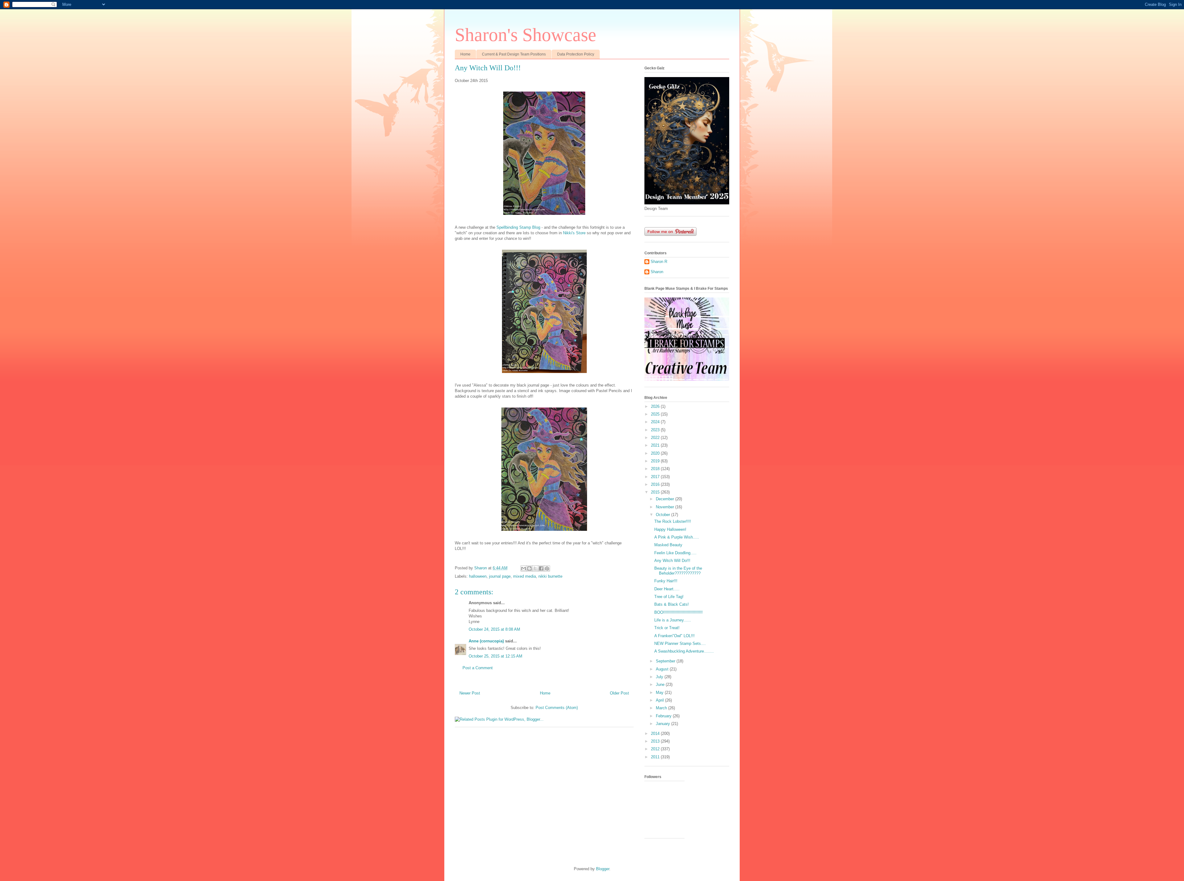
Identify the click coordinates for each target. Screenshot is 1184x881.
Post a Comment (477, 668)
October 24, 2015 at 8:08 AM (494, 629)
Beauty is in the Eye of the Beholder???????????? (678, 571)
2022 (656, 437)
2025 (656, 414)
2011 (656, 757)
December (665, 499)
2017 (656, 476)
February (664, 716)
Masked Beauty (668, 545)
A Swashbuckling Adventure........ (684, 651)
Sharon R (659, 261)
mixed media (524, 576)
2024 (656, 422)
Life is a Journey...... (672, 620)
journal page (500, 576)
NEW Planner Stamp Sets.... (680, 643)
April (660, 700)
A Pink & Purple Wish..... (676, 537)
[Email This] (523, 568)
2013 (656, 741)
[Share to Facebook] (541, 568)
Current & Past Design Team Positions (514, 54)
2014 (656, 733)
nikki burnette (550, 576)
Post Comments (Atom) (557, 707)
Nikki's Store (574, 233)
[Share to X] (535, 568)
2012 (656, 749)
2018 (656, 468)
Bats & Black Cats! (671, 604)
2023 (656, 430)
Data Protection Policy (575, 54)
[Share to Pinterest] (547, 568)
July (660, 676)
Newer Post (469, 693)
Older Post (619, 693)
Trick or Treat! (667, 627)
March (662, 708)
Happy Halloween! (670, 529)
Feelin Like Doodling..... (675, 553)
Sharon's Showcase (525, 35)
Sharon (657, 271)
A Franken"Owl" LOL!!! (674, 635)
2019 (656, 461)
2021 (656, 445)
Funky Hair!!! (665, 581)
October (663, 514)
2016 (656, 484)
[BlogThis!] (529, 568)
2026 (656, 406)
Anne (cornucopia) (486, 641)
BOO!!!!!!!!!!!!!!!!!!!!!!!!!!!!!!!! (678, 612)
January (663, 723)
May (660, 692)
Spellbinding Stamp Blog (518, 227)
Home (465, 54)
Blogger (602, 869)
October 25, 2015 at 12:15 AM (495, 656)
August (663, 669)
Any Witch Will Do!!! (672, 560)
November (665, 507)
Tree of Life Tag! (669, 596)
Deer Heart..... (667, 589)
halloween (478, 576)
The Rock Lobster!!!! (672, 521)
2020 (656, 453)
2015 (656, 492)
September (666, 661)
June (661, 684)
